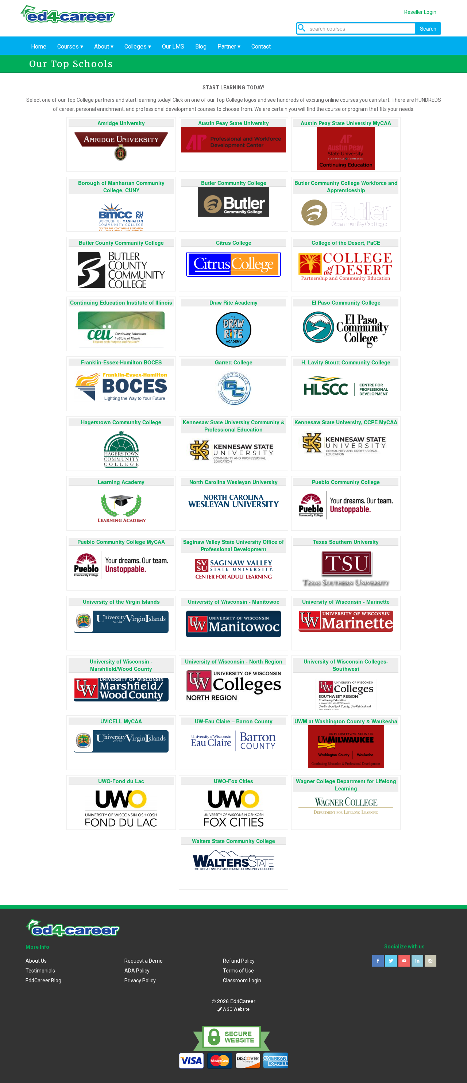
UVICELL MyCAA (121, 721)
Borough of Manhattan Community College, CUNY (121, 186)
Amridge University (121, 123)
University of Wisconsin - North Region (233, 661)
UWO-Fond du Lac (121, 781)
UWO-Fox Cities (233, 781)
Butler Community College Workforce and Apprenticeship (346, 186)
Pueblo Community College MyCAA (121, 541)
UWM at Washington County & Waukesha (345, 721)
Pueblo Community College (346, 482)
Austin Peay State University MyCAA (346, 123)
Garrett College (233, 362)
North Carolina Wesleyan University (233, 482)
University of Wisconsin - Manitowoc (233, 601)
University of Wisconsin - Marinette (346, 601)
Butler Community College (233, 182)
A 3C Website (236, 1009)
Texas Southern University (346, 541)
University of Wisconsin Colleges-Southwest (346, 665)
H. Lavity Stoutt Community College (345, 362)
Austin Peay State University (233, 123)
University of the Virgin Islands (121, 601)
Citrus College (233, 242)
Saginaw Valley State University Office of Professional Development (233, 545)
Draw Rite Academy (233, 302)
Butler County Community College (121, 242)
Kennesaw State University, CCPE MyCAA (345, 422)
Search (428, 28)
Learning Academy (121, 482)
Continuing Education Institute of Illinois (121, 302)
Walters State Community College (233, 840)
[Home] (73, 21)
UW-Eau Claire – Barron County (234, 721)
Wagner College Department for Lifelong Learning (346, 784)
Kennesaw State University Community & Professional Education (234, 425)
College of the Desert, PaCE (346, 242)
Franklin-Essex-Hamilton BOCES (121, 362)
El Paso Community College (346, 302)
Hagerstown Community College (121, 422)
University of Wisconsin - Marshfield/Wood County (121, 665)
